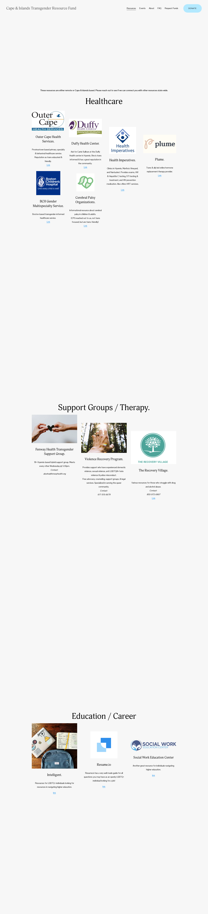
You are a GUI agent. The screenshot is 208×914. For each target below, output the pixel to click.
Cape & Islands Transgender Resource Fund (41, 8)
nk (86, 226)
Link (48, 165)
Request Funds (171, 8)
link (54, 793)
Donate (192, 8)
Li (84, 226)
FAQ (159, 8)
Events (142, 8)
